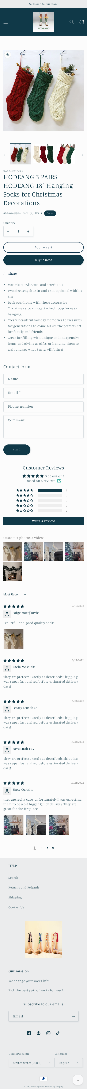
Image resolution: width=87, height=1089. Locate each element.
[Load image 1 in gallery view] (20, 154)
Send (17, 450)
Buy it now (43, 260)
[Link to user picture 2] (36, 825)
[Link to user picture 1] (13, 639)
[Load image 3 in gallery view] (66, 154)
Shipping (15, 897)
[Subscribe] (73, 1016)
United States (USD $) (27, 1062)
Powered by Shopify (54, 1086)
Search (13, 877)
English (64, 1062)
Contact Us (16, 907)
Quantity (9, 222)
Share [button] (12, 273)
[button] (5, 22)
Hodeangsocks (37, 1086)
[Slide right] (82, 155)
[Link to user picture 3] (59, 825)
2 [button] (41, 848)
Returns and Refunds (23, 887)
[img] (13, 606)
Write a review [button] (43, 521)
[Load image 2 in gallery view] (43, 154)
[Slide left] (4, 155)
